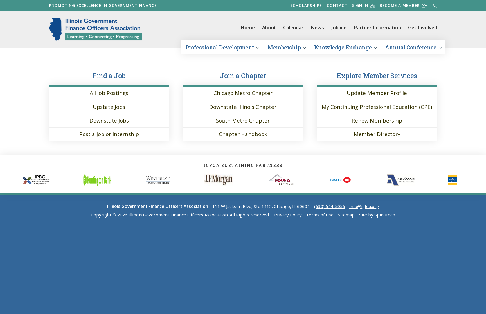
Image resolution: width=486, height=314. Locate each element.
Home (247, 27)
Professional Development (220, 47)
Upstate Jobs (109, 106)
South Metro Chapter (243, 120)
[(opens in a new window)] (110, 180)
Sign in (360, 5)
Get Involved (422, 27)
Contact (337, 5)
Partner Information (377, 27)
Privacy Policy (288, 215)
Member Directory (377, 133)
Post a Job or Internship (109, 133)
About (269, 27)
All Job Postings (109, 92)
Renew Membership (377, 120)
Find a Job (109, 75)
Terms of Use (320, 215)
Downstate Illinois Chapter (242, 106)
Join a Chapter (243, 75)
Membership (284, 47)
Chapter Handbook (243, 133)
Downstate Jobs (109, 120)
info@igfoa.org (364, 206)
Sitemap (346, 215)
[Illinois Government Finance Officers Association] (95, 29)
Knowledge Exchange (343, 47)
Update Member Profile (377, 92)
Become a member (400, 5)
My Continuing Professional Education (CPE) (377, 106)
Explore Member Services (377, 75)
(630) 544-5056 (329, 206)
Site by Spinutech (377, 215)
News (317, 27)
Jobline (338, 27)
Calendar (293, 27)
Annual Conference (411, 47)
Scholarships (306, 5)
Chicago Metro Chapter (243, 92)
